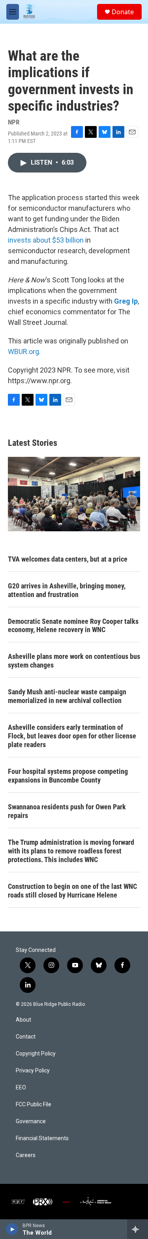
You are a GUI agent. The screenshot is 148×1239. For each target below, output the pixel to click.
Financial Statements (42, 1138)
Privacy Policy (33, 1071)
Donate (123, 11)
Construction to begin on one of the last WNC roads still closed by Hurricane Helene (72, 890)
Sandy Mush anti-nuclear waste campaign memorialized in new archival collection (67, 696)
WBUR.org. (24, 351)
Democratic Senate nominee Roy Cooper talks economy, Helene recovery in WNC (73, 625)
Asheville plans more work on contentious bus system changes (74, 660)
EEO (21, 1088)
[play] (12, 1229)
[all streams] (137, 1229)
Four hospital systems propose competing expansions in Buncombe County (68, 775)
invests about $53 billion (46, 240)
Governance (31, 1121)
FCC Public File (33, 1104)
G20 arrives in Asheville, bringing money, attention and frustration (67, 590)
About (23, 1020)
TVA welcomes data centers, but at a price (67, 559)
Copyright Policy (36, 1054)
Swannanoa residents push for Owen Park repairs (67, 811)
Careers (26, 1155)
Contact (26, 1037)
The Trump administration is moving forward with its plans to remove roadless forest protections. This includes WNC (71, 851)
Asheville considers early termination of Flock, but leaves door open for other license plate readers (72, 736)
